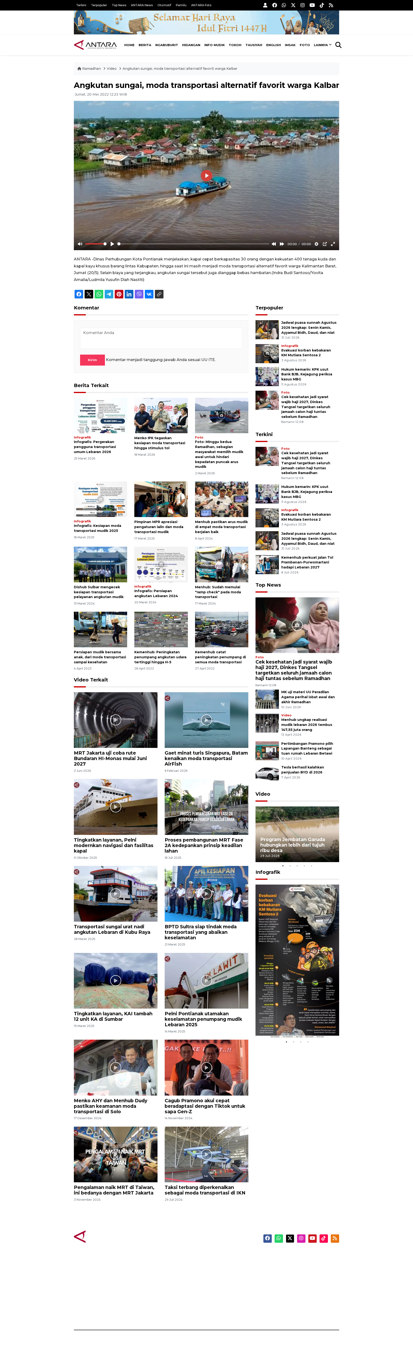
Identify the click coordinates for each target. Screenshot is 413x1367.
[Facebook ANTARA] (274, 5)
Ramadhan (91, 68)
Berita (145, 45)
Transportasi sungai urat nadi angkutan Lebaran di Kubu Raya (112, 929)
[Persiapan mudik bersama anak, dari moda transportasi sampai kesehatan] (100, 629)
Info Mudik (214, 45)
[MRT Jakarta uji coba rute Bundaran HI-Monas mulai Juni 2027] (116, 720)
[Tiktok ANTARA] (322, 5)
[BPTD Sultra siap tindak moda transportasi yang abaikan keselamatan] (206, 893)
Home (129, 45)
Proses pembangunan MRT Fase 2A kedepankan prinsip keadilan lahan (204, 845)
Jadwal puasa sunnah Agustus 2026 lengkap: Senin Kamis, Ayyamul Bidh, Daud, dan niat (309, 327)
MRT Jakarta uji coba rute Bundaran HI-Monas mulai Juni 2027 (110, 758)
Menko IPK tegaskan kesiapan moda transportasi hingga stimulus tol (159, 443)
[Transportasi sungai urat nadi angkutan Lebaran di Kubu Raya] (116, 893)
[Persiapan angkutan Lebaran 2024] (161, 564)
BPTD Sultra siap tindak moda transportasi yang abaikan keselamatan (201, 932)
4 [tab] (304, 865)
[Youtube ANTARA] (312, 5)
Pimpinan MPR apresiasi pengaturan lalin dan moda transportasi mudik (158, 527)
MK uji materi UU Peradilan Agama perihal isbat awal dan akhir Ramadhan (308, 697)
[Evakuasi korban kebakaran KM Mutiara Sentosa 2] (267, 353)
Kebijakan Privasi (293, 1280)
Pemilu (181, 5)
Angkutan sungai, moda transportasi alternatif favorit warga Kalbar (180, 68)
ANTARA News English (298, 1255)
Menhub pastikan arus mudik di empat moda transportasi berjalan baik (221, 527)
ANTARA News (142, 5)
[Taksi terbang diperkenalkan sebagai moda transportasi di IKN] (206, 1154)
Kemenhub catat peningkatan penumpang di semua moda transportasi (220, 657)
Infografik (82, 437)
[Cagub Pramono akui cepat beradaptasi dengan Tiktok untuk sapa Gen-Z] (206, 1067)
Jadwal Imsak (154, 1313)
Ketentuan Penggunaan (300, 1271)
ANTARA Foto (201, 5)
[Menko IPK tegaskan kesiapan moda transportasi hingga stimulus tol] (161, 415)
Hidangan (191, 45)
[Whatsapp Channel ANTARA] (284, 5)
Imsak (290, 45)
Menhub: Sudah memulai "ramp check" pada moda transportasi (218, 592)
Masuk (284, 1263)
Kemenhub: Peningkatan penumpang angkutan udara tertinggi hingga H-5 (160, 657)
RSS (281, 1313)
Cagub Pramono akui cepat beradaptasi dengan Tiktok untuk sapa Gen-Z (205, 1106)
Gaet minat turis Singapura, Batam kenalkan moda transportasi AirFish (206, 758)
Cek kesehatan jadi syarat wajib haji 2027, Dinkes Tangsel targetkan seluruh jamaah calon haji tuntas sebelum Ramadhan (305, 407)
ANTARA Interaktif (227, 1271)
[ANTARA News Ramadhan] (100, 1236)
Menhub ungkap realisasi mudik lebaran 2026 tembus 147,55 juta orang (306, 725)
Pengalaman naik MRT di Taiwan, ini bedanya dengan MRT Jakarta (114, 1190)
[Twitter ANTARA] (293, 5)
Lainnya (321, 45)
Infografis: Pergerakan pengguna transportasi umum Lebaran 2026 (95, 447)
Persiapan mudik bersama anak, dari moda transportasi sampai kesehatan (100, 657)
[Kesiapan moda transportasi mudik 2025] (100, 499)
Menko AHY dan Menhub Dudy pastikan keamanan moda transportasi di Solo (110, 1106)
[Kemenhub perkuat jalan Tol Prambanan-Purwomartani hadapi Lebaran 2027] (267, 564)
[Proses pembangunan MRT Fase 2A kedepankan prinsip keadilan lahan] (206, 806)
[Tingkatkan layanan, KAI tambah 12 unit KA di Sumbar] (116, 980)
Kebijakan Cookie (294, 1288)
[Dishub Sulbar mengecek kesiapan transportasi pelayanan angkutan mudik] (100, 564)
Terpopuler (99, 5)
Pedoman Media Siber (298, 1305)
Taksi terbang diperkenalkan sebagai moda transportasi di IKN (205, 1190)
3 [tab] (297, 865)
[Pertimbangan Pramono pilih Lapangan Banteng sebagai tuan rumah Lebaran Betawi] (267, 750)
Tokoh (235, 45)
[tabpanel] (297, 834)
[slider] (96, 244)
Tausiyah (253, 45)
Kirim (92, 360)
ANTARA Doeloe (225, 1288)
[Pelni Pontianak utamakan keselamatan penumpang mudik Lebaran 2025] (206, 980)
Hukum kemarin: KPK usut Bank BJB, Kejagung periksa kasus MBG (306, 374)
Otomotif (164, 5)
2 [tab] (290, 865)
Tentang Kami (291, 1296)
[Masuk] (265, 5)
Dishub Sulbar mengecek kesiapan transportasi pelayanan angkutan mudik (99, 592)
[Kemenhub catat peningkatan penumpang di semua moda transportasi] (221, 629)
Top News (119, 5)
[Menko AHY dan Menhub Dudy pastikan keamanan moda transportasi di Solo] (116, 1067)
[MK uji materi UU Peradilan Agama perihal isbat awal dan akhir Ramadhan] (267, 699)
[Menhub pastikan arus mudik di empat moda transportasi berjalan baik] (221, 499)
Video (112, 68)
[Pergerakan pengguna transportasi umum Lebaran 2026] (100, 415)
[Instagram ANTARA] (302, 5)
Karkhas (217, 1255)
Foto (305, 45)
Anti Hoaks (220, 1263)
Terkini (81, 5)
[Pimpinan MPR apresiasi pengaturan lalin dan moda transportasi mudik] (161, 499)
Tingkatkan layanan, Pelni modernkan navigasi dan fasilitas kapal (113, 845)
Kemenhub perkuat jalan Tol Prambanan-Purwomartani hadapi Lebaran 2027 (307, 562)
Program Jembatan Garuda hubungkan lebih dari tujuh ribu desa (292, 845)
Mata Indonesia (224, 1280)
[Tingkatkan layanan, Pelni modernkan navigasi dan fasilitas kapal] (116, 806)
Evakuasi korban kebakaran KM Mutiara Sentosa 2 (293, 1024)
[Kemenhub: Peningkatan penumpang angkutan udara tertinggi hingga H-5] (161, 629)
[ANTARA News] (95, 45)
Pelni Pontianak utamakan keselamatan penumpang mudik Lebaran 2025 (203, 1019)
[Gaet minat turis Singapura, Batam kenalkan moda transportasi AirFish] (206, 720)
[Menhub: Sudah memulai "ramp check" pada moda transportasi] (221, 564)
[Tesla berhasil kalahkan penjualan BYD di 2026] (267, 774)
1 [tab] (283, 865)
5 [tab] (311, 865)
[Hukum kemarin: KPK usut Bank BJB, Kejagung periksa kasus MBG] (267, 376)
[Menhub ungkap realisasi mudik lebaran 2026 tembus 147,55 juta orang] (267, 722)
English (273, 45)
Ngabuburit (166, 45)
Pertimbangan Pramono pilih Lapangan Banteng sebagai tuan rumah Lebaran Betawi (307, 748)
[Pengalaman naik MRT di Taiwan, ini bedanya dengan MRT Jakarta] (116, 1154)
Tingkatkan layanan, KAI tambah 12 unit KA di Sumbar (113, 1016)
